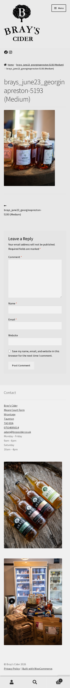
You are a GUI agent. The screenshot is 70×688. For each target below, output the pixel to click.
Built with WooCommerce (37, 668)
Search (35, 682)
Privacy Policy (12, 668)
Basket (54, 679)
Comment (15, 257)
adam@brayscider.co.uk (17, 432)
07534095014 (11, 427)
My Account (11, 682)
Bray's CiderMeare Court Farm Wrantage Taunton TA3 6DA (14, 414)
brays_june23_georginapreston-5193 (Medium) (40, 64)
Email (12, 319)
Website (13, 335)
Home (11, 64)
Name (12, 303)
